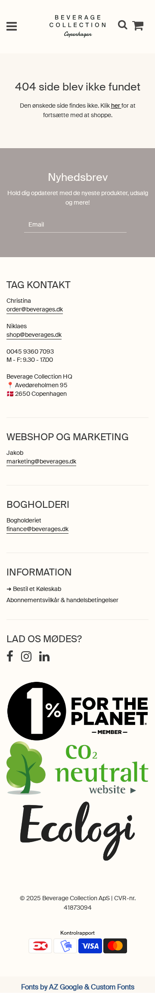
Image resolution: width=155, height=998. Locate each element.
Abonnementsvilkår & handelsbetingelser (62, 600)
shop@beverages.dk (34, 335)
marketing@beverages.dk (41, 461)
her (116, 105)
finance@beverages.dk (37, 529)
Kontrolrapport (77, 933)
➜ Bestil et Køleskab (33, 589)
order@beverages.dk (34, 309)
